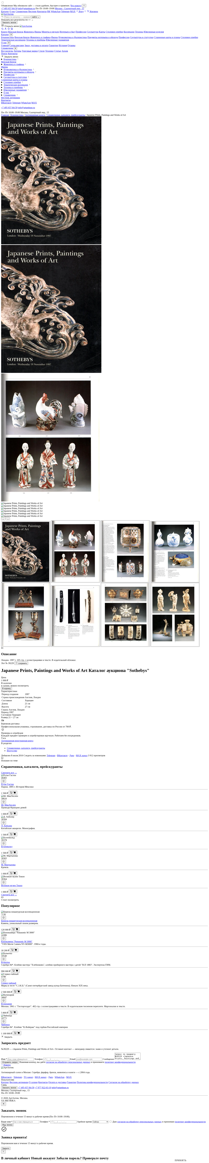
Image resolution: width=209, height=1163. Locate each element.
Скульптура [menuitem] (92, 32)
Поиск (4, 53)
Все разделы (7, 51)
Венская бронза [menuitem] (15, 32)
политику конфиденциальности (120, 1062)
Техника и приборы (35, 40)
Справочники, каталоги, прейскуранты (66, 115)
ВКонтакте (6, 103)
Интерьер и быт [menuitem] (67, 32)
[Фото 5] (25, 615)
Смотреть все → (9, 772)
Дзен (71, 755)
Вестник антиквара (10, 97)
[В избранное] (3, 781)
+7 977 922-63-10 (43, 1087)
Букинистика (7, 37)
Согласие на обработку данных (123, 1082)
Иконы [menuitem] (37, 32)
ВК (48, 11)
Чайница (5, 1024)
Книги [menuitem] (4, 32)
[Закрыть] (84, 5)
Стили (41, 51)
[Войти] (5, 29)
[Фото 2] (75, 551)
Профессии (124, 37)
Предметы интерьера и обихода (102, 37)
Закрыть (5, 1148)
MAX (72, 11)
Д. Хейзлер (6, 826)
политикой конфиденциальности (82, 1160)
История (63, 45)
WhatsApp (56, 11)
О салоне (33, 1082)
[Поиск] (2, 29)
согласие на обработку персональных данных (68, 1062)
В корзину (6, 688)
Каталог (5, 11)
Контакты (42, 11)
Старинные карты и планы (167, 37)
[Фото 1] (25, 552)
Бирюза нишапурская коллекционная (19, 921)
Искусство (12, 750)
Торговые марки (30, 51)
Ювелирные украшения (57, 40)
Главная (5, 45)
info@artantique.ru (26, 8)
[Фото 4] (175, 552)
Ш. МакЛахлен (8, 805)
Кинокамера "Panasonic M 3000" (16, 941)
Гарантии (53, 45)
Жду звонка (7, 1125)
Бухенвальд (6, 846)
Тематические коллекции (13, 40)
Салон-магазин (16, 45)
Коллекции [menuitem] (129, 32)
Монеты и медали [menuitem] (50, 32)
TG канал (28, 1077)
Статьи (57, 51)
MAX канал (81, 755)
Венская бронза (22, 37)
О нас (12, 11)
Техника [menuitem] (139, 32)
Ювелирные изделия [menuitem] (154, 32)
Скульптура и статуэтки (141, 37)
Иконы (54, 37)
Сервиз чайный (8, 983)
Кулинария (6, 1004)
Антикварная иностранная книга (17, 740)
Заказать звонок (9, 22)
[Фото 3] (125, 551)
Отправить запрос (10, 1062)
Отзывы (71, 45)
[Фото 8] (175, 615)
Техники (49, 51)
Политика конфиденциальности (92, 1082)
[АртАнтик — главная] (7, 14)
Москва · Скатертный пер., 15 (69, 8)
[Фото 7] (125, 615)
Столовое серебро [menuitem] (114, 32)
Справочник (22, 11)
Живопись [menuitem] (29, 32)
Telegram (65, 11)
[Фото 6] (75, 616)
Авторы (17, 51)
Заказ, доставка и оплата (36, 45)
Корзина (93, 11)
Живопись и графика (40, 37)
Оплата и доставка (57, 1082)
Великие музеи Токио (11, 885)
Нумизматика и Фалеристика (72, 37)
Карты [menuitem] (102, 32)
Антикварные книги (35, 115)
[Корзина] (12, 29)
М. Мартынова (8, 865)
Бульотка (5, 962)
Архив (65, 51)
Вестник (32, 11)
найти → (35, 17)
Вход (81, 11)
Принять (180, 1160)
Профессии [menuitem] (80, 32)
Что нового (75, 5)
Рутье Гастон (7, 784)
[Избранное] (85, 11)
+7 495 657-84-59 (9, 8)
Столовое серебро (189, 37)
